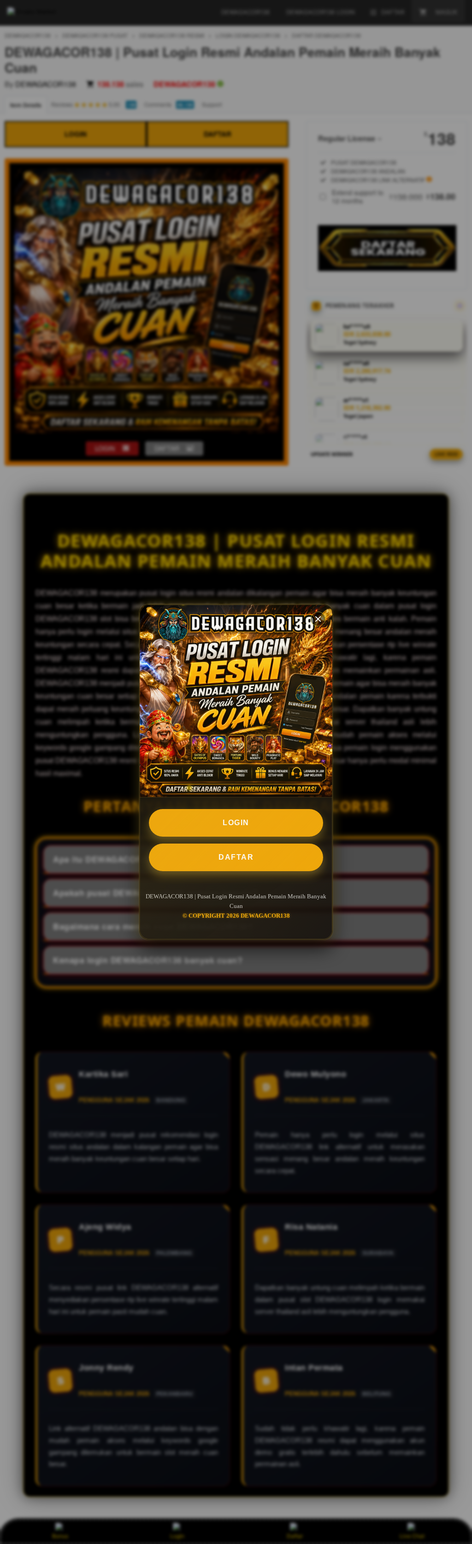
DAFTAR (236, 857)
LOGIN (236, 823)
